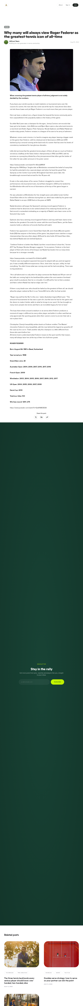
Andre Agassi (27, 129)
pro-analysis (22, 972)
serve (58, 972)
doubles (49, 972)
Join (75, 5)
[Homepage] (6, 5)
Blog (6, 27)
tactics (67, 972)
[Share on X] (36, 417)
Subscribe (57, 682)
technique (10, 972)
